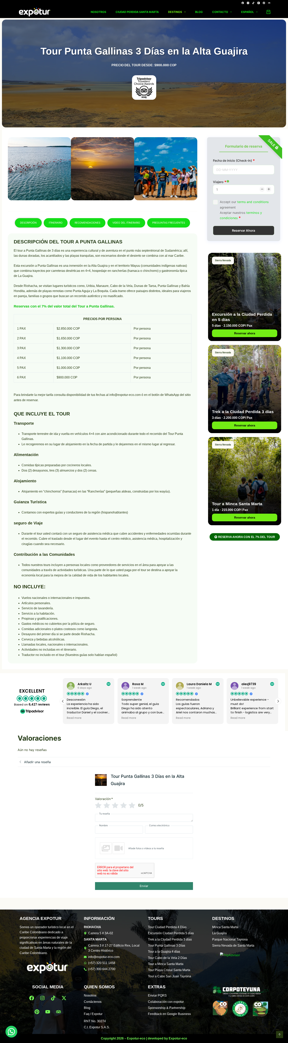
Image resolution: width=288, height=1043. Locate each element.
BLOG (199, 12)
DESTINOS (175, 12)
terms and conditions (253, 202)
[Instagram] (248, 3)
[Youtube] (48, 1012)
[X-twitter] (64, 998)
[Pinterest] (264, 3)
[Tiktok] (53, 998)
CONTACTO (220, 12)
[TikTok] (253, 3)
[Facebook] (243, 3)
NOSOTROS (98, 12)
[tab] (28, 222)
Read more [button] (74, 718)
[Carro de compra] (267, 12)
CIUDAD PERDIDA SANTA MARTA (137, 12)
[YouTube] (258, 3)
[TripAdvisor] (269, 3)
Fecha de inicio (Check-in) (233, 160)
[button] (13, 168)
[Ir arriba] (279, 1034)
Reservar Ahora (243, 230)
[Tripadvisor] (58, 1012)
